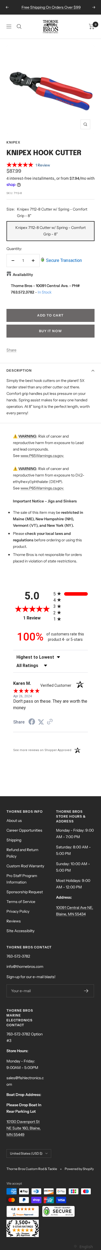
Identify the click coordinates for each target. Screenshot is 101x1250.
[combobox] (83, 1246)
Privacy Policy (17, 911)
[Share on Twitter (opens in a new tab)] (41, 722)
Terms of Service (20, 901)
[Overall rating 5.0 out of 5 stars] (19, 165)
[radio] (70, 594)
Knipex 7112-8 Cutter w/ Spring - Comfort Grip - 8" (50, 230)
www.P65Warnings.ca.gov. (42, 455)
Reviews (13, 921)
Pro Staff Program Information (21, 879)
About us (14, 820)
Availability (23, 274)
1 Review (43, 165)
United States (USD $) (26, 1153)
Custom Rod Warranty (25, 866)
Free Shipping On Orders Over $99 (51, 7)
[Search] (19, 26)
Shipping (13, 840)
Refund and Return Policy (22, 853)
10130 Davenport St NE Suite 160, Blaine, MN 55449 (23, 1128)
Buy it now (50, 331)
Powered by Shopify (79, 1169)
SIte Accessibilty (20, 930)
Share (11, 350)
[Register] (86, 991)
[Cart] (92, 26)
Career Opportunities (24, 830)
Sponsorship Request (24, 891)
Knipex (13, 142)
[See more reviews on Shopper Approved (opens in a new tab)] (50, 722)
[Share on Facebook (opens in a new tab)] (32, 722)
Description (19, 370)
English (86, 1246)
